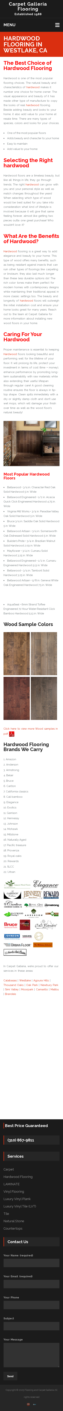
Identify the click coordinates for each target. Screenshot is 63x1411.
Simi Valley (11, 989)
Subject (9, 1318)
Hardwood (10, 251)
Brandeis (10, 994)
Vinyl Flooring (14, 1191)
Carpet (9, 1169)
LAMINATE (12, 1184)
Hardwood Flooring (18, 1176)
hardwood (33, 87)
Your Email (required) (18, 1276)
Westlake (25, 980)
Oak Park (32, 985)
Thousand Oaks (13, 985)
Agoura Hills (41, 980)
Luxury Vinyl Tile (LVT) (20, 1206)
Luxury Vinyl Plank (17, 1199)
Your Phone (11, 1297)
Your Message (13, 1339)
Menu (9, 25)
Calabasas (10, 980)
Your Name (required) (18, 1255)
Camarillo (42, 989)
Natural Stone (14, 1221)
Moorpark (27, 989)
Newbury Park (49, 985)
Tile (6, 1213)
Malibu (55, 989)
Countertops (13, 1228)
